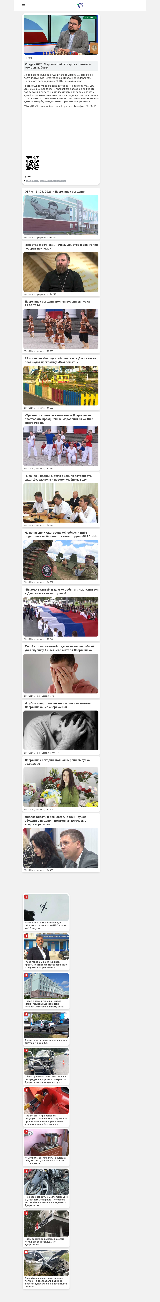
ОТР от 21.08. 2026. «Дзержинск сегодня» (55, 191)
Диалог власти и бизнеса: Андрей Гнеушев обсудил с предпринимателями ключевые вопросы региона (56, 820)
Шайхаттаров (47, 181)
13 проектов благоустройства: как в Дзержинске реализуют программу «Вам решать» (60, 360)
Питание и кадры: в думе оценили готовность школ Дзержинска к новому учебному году (58, 477)
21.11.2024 (28, 58)
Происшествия (42, 696)
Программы (90, 18)
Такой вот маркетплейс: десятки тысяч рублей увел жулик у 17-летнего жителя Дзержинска (59, 648)
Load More (61, 878)
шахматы (60, 181)
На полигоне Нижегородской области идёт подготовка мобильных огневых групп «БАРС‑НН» (61, 534)
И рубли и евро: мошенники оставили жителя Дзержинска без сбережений (58, 705)
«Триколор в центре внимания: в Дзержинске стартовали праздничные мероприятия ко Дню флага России (59, 419)
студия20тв (33, 181)
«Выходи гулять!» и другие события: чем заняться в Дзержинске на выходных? (62, 591)
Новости (40, 351)
